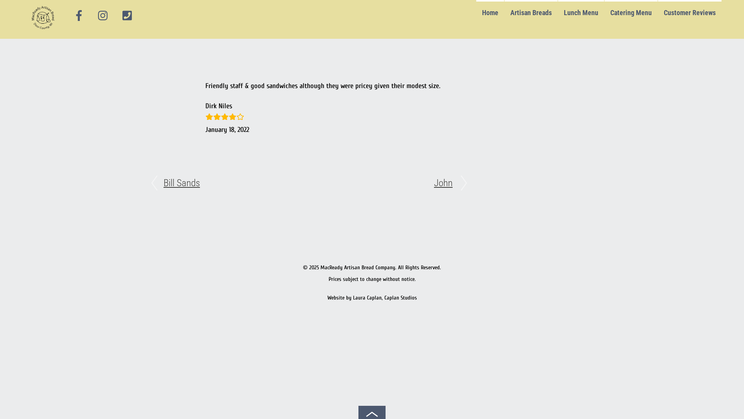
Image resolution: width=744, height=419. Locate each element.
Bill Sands (182, 183)
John (443, 183)
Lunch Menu (581, 13)
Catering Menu (631, 13)
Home (490, 13)
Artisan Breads (531, 13)
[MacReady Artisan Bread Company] (44, 31)
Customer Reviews (690, 13)
